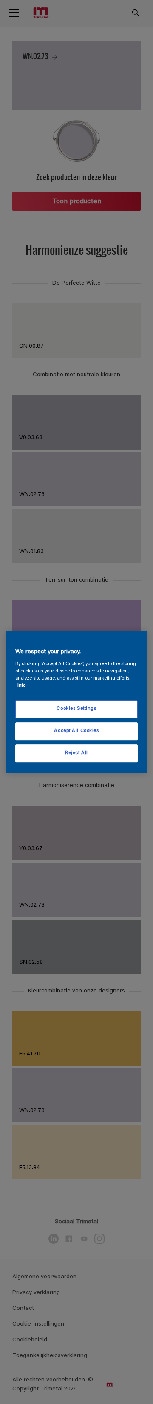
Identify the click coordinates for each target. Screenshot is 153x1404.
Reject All (76, 753)
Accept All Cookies (76, 731)
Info (21, 685)
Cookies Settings (76, 709)
